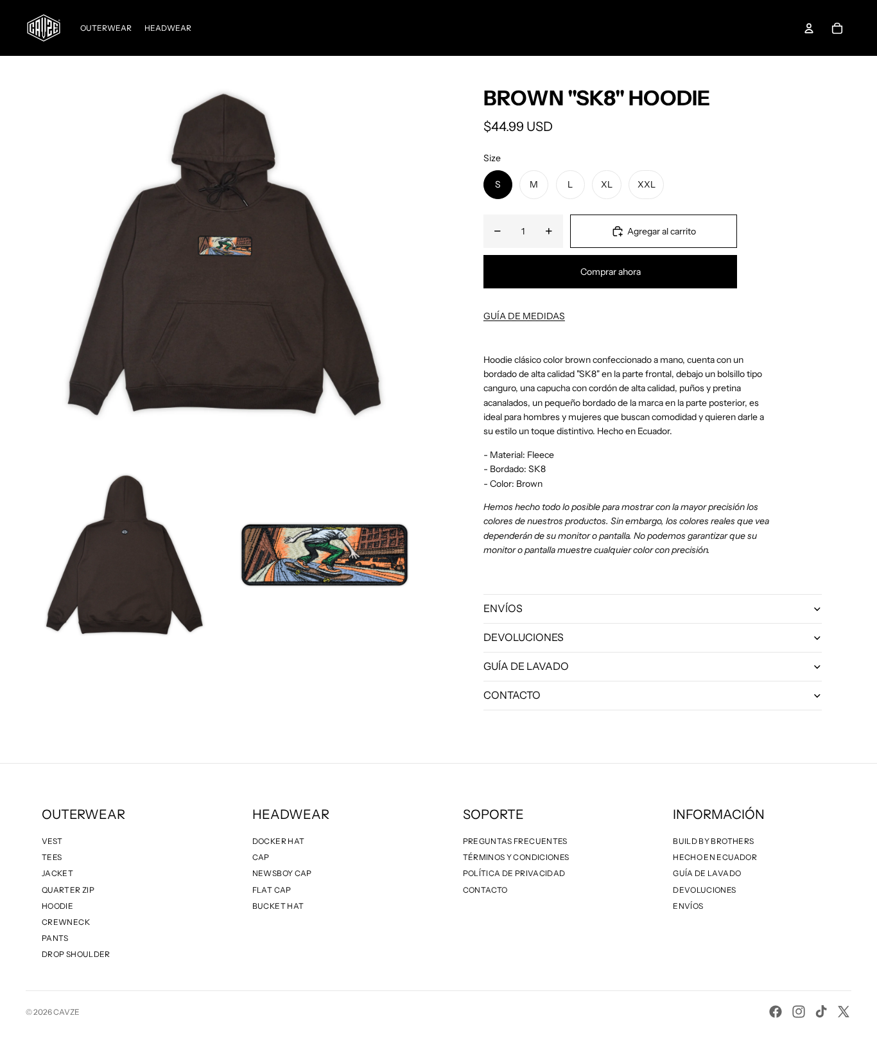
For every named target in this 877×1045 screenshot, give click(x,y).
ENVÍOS (503, 608)
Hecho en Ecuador (715, 857)
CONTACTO (512, 695)
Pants (55, 938)
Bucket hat (278, 906)
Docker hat (278, 841)
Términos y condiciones (516, 857)
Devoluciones (704, 890)
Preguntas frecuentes (515, 841)
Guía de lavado (707, 873)
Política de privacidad (514, 873)
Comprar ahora (610, 271)
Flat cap (271, 890)
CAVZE (66, 1012)
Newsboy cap (282, 873)
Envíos (688, 906)
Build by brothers (713, 841)
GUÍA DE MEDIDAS (524, 316)
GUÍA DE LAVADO (526, 666)
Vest (52, 841)
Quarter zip (68, 890)
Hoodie (57, 906)
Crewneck (66, 922)
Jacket (57, 873)
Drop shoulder (76, 954)
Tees (52, 857)
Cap (261, 857)
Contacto (485, 890)
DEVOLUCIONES (523, 637)
